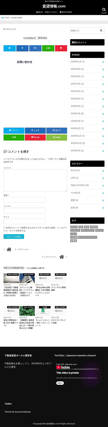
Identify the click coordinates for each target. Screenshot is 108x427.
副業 (74, 200)
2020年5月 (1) (77, 106)
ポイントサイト (88, 230)
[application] (78, 374)
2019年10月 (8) (78, 143)
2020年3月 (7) (77, 121)
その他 (75, 193)
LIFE (74, 178)
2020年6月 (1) (77, 99)
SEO (86, 227)
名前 (6, 195)
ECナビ (74, 227)
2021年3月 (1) (77, 91)
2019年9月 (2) (77, 150)
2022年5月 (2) (77, 69)
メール (7, 206)
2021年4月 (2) (77, 84)
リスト (73, 234)
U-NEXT (94, 227)
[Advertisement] (35, 97)
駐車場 (73, 241)
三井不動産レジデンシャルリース (83, 237)
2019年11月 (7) (78, 136)
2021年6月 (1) (77, 76)
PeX (80, 227)
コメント (7, 168)
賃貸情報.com (54, 6)
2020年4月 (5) (77, 113)
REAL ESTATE (80, 185)
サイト (6, 217)
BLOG (75, 170)
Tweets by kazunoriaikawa (17, 411)
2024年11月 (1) (78, 61)
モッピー (99, 230)
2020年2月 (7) (77, 128)
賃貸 (74, 207)
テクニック (75, 230)
